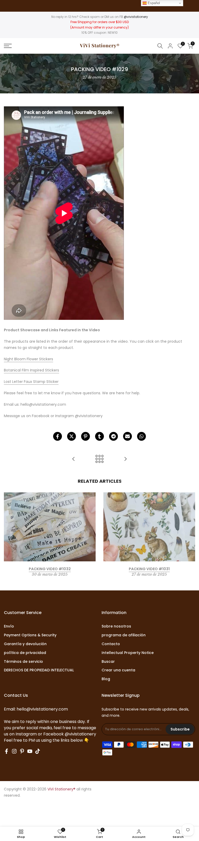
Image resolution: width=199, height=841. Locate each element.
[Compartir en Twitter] (71, 436)
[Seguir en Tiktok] (37, 751)
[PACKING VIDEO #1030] (125, 459)
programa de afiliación (124, 635)
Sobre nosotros (116, 626)
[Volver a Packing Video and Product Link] (99, 459)
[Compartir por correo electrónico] (127, 436)
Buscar (108, 661)
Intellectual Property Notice (128, 652)
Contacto (111, 644)
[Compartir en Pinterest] (85, 436)
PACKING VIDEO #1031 (149, 568)
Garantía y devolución (25, 644)
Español (153, 3)
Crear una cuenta (118, 670)
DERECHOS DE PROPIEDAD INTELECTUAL (39, 670)
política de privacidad (25, 652)
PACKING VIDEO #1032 (50, 568)
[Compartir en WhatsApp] (141, 436)
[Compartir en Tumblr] (99, 436)
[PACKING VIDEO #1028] (74, 459)
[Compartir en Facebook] (57, 436)
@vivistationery (136, 17)
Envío (9, 626)
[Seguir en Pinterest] (22, 751)
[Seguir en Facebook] (6, 751)
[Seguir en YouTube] (29, 751)
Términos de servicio (23, 661)
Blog (106, 679)
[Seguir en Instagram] (14, 751)
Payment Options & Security (30, 635)
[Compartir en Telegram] (113, 436)
